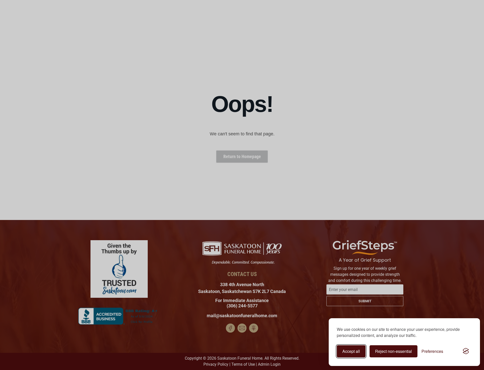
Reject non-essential (393, 351)
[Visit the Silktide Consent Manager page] (466, 351)
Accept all (351, 351)
